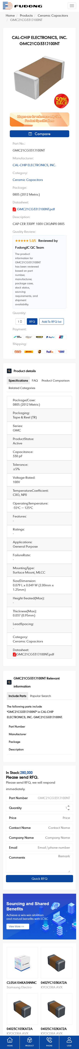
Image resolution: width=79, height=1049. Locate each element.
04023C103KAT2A (20, 1029)
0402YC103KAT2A (54, 983)
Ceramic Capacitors (53, 15)
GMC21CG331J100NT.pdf (36, 209)
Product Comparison (56, 380)
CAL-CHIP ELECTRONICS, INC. (34, 165)
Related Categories (22, 388)
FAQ (35, 380)
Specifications (18, 380)
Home (10, 15)
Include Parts (17, 696)
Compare (42, 133)
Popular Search (40, 696)
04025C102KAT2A (54, 1029)
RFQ (32, 321)
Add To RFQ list (51, 321)
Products (26, 15)
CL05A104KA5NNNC (22, 983)
